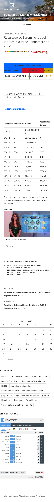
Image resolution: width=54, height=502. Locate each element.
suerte (29, 405)
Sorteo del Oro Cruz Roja (12, 405)
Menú (28, 25)
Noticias (19, 262)
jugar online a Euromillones (27, 395)
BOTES (10, 262)
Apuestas (36, 376)
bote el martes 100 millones (32, 381)
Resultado (5, 400)
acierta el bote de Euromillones (24, 265)
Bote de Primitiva (9, 381)
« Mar (10, 358)
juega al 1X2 (6, 395)
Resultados (31, 262)
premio (45, 395)
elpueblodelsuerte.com (20, 270)
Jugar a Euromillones (26, 15)
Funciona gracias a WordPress (32, 496)
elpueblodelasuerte (10, 391)
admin (22, 34)
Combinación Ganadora (19, 268)
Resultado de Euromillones (25, 400)
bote (46, 376)
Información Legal (11, 496)
